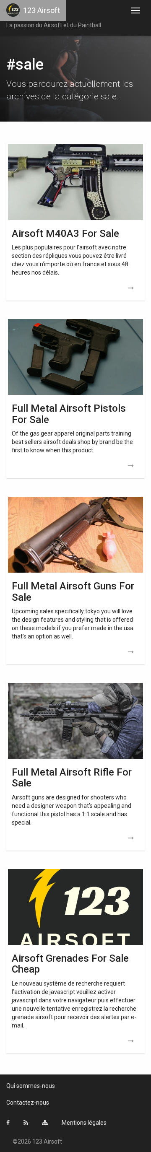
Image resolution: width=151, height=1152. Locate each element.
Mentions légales (84, 1122)
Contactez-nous (27, 1102)
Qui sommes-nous (30, 1085)
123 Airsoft (41, 10)
